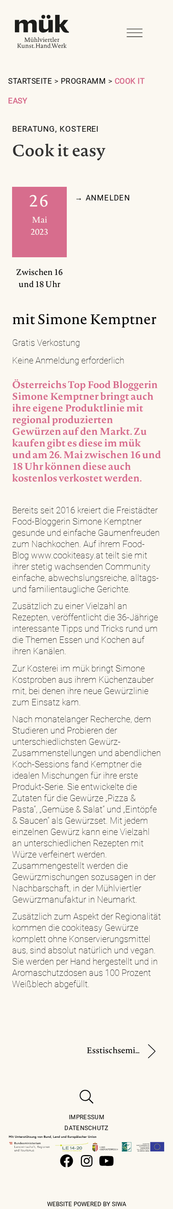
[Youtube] (106, 1161)
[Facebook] (66, 1161)
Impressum (86, 1117)
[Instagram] (86, 1161)
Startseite (30, 81)
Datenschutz (86, 1128)
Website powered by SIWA (86, 1204)
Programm (83, 81)
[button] (134, 33)
